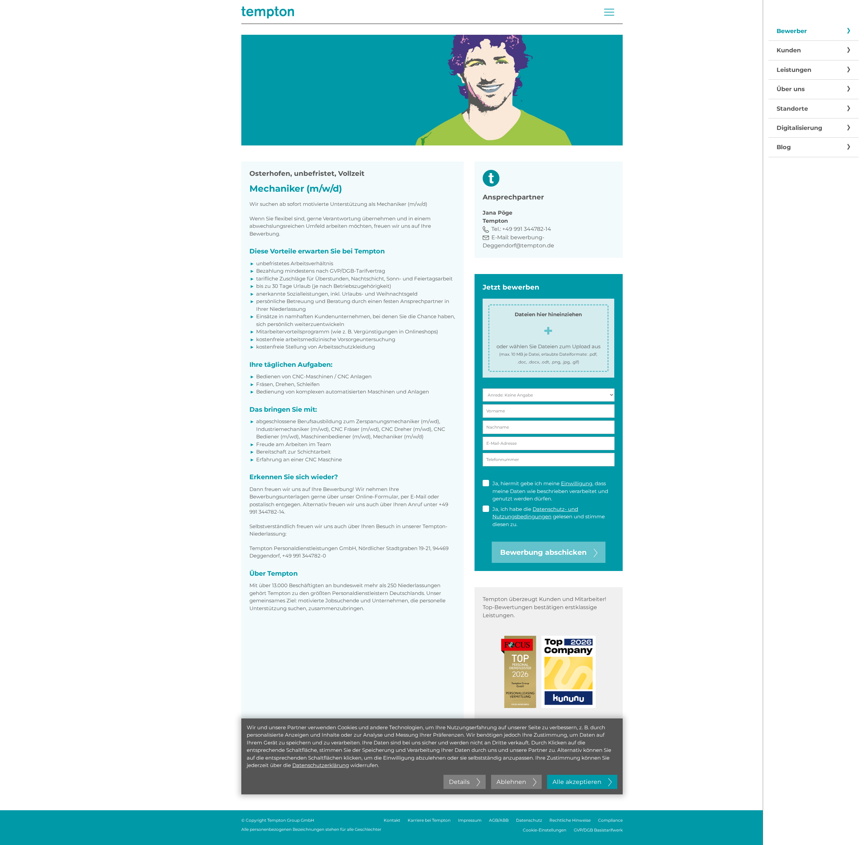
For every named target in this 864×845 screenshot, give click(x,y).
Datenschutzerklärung (320, 765)
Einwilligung (576, 483)
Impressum (470, 820)
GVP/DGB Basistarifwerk (598, 830)
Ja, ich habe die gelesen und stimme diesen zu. (548, 516)
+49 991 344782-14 (526, 229)
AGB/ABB (499, 820)
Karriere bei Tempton (429, 820)
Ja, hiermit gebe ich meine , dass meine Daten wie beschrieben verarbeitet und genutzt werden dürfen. (550, 491)
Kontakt (392, 820)
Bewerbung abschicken (543, 552)
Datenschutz (529, 820)
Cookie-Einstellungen (544, 830)
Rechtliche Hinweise (570, 820)
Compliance (610, 820)
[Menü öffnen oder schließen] (609, 12)
